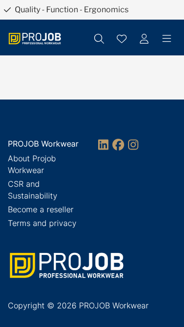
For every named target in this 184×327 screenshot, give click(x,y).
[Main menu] (167, 38)
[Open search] (99, 38)
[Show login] (144, 38)
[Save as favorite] (121, 38)
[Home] (35, 38)
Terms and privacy (42, 223)
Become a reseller (41, 209)
